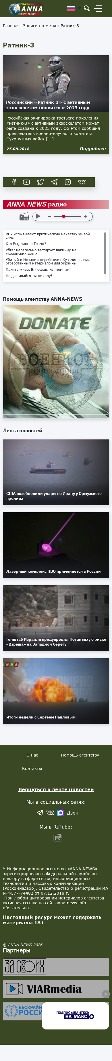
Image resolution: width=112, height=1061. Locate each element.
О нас (32, 755)
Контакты (32, 768)
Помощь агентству (80, 755)
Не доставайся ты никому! (29, 276)
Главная (11, 25)
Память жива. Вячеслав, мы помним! (38, 269)
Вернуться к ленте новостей (56, 789)
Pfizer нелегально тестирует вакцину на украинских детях (41, 251)
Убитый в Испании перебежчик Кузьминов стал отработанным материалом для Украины (48, 261)
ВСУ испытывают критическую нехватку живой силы (48, 235)
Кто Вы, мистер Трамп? (26, 244)
